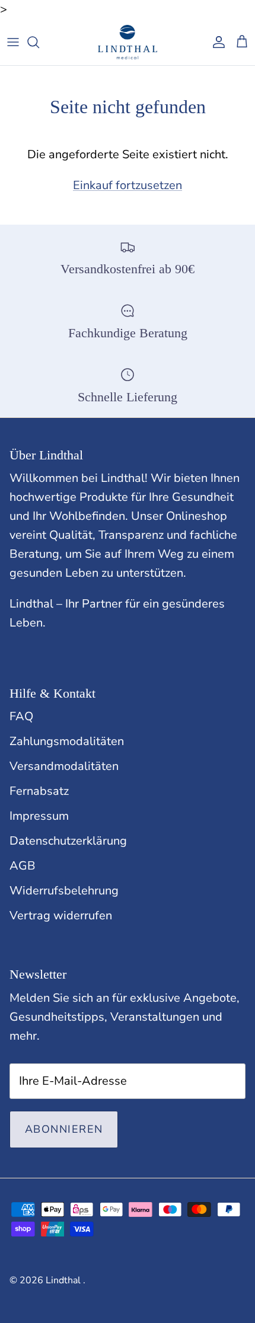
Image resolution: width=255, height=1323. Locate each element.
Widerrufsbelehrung (64, 891)
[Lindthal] (127, 42)
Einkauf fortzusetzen (127, 185)
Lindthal (64, 1280)
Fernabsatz (39, 791)
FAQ (21, 716)
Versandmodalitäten (64, 766)
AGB (22, 866)
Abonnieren (64, 1129)
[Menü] (13, 42)
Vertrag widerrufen (60, 915)
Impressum (39, 816)
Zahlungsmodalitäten (66, 741)
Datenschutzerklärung (68, 841)
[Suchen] (39, 42)
